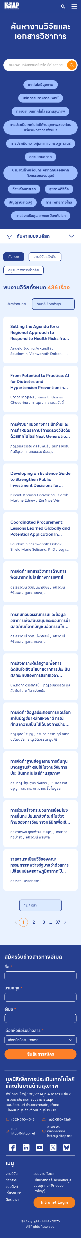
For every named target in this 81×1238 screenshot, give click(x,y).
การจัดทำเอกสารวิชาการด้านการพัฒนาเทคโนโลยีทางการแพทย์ (38, 574)
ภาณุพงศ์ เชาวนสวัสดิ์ (47, 402)
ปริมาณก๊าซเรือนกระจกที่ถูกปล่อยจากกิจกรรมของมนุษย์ (40, 172)
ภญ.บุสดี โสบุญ (22, 734)
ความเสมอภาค (40, 157)
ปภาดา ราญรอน (22, 397)
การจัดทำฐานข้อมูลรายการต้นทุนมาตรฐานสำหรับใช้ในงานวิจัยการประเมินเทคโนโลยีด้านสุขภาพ (39, 767)
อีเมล (10, 1009)
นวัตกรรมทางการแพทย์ (40, 98)
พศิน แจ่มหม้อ (34, 690)
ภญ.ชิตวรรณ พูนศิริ (42, 739)
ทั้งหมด (13, 257)
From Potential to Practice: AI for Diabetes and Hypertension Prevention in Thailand (39, 381)
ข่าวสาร (11, 1180)
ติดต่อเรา (12, 1199)
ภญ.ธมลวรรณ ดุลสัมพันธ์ (29, 446)
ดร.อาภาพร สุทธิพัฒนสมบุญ (31, 832)
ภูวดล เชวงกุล (34, 592)
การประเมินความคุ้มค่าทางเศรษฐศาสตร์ (41, 143)
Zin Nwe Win (49, 500)
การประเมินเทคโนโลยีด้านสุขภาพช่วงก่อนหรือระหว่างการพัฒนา (40, 127)
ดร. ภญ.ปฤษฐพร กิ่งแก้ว (29, 783)
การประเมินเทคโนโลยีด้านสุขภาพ (40, 111)
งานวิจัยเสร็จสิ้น (45, 257)
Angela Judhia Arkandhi (31, 348)
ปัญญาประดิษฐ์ (20, 202)
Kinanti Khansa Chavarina (33, 495)
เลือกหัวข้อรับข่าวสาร (23, 1030)
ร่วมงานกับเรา (44, 1173)
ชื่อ (8, 967)
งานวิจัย (12, 1173)
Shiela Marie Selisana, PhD (33, 549)
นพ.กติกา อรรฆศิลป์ (25, 685)
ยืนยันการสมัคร (40, 1054)
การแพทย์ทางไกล (59, 202)
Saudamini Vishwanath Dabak (36, 353)
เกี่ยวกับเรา (14, 1193)
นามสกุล (13, 988)
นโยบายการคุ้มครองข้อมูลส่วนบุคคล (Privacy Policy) (52, 1185)
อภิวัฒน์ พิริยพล (37, 837)
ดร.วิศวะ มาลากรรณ (25, 881)
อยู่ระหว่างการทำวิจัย (23, 270)
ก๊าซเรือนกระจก (24, 189)
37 (57, 922)
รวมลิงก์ (12, 1186)
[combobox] (40, 1040)
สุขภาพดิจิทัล (59, 189)
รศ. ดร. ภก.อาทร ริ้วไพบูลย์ (40, 788)
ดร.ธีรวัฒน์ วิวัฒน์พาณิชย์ (30, 587)
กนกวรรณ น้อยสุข (39, 451)
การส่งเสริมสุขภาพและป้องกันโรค (41, 215)
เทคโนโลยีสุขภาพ (40, 84)
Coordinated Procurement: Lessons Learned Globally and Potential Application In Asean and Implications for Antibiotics (40, 528)
